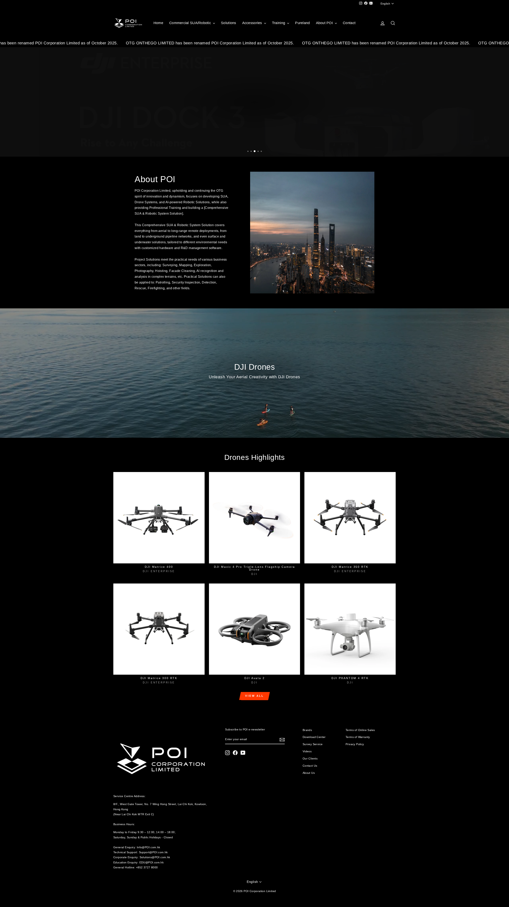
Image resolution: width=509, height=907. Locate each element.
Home (158, 23)
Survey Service (313, 744)
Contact (349, 23)
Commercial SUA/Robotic (190, 23)
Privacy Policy (355, 744)
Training (279, 23)
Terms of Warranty (358, 737)
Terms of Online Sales (360, 730)
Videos (307, 751)
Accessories (252, 23)
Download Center (314, 737)
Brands (307, 730)
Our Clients (310, 758)
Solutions (228, 23)
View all (254, 695)
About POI (325, 23)
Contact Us (310, 765)
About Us (309, 772)
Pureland (302, 23)
